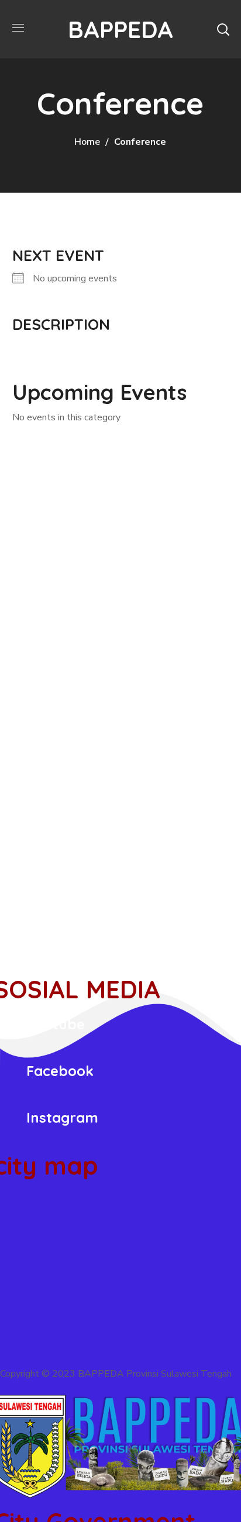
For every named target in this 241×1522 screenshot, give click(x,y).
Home (87, 141)
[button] (223, 29)
